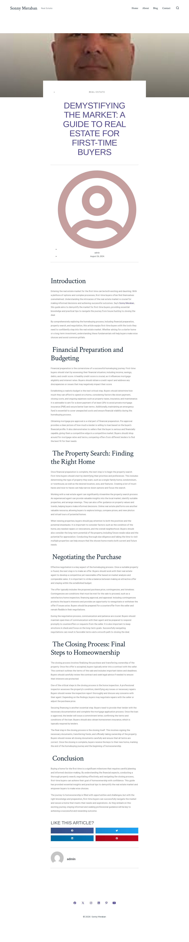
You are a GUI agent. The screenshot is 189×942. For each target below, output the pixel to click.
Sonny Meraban (126, 303)
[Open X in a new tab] (83, 902)
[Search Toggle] (178, 8)
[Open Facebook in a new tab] (74, 902)
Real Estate (97, 92)
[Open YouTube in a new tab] (114, 902)
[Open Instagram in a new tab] (91, 902)
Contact (166, 8)
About (145, 8)
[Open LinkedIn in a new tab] (98, 902)
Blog (155, 8)
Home (135, 8)
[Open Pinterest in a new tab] (106, 902)
